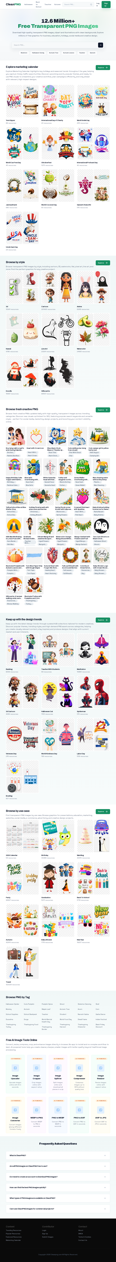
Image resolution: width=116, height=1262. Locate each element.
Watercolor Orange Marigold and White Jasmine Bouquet (63, 538)
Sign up (106, 4)
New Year (80, 940)
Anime (79, 306)
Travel (8, 982)
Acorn (80, 1009)
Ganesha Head (50, 485)
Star (70, 456)
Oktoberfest (46, 162)
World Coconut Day (49, 205)
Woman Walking (12, 604)
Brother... (10, 452)
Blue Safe (29, 485)
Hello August (94, 452)
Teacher (48, 4)
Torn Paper (31, 573)
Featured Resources (14, 1237)
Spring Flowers (62, 515)
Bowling (9, 796)
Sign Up (45, 1234)
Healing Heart (50, 570)
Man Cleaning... (99, 485)
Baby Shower (46, 940)
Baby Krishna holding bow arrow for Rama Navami (101, 509)
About (80, 1230)
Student (63, 1014)
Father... (63, 485)
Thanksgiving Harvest (65, 1025)
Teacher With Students (50, 669)
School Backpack (30, 1014)
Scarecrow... (86, 570)
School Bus (11, 515)
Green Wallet (80, 485)
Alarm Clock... (53, 456)
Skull (97, 1004)
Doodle (9, 391)
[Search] (91, 4)
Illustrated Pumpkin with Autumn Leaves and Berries (15, 568)
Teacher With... (28, 542)
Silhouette (45, 391)
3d (7, 306)
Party (8, 897)
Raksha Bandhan (13, 456)
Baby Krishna (98, 515)
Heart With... (32, 452)
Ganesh (92, 53)
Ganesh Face (49, 482)
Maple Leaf (46, 1009)
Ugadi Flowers (44, 541)
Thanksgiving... (31, 601)
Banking (9, 669)
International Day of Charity (52, 120)
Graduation (45, 897)
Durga (26, 1019)
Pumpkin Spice (47, 1004)
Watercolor (81, 349)
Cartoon (44, 306)
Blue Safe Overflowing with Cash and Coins (31, 479)
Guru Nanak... (12, 541)
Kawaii (8, 349)
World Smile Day (83, 120)
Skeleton (24, 53)
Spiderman (81, 711)
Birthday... (11, 482)
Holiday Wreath (35, 515)
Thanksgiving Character (83, 1025)
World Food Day (66, 1019)
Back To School (83, 897)
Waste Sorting (65, 482)
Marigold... (42, 544)
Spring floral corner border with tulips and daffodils (63, 509)
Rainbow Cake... (13, 485)
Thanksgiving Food (31, 1024)
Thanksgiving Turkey (11, 1025)
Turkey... (29, 604)
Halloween (28, 4)
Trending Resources (13, 1230)
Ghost (62, 1004)
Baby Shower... (100, 570)
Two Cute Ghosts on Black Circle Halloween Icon (101, 538)
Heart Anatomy (50, 573)
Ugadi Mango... (81, 541)
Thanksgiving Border (47, 1028)
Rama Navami (98, 512)
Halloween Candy (38, 53)
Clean (13, 4)
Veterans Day (11, 754)
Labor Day (81, 754)
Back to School (38, 4)
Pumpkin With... (12, 570)
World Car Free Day (13, 162)
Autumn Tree (53, 53)
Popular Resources (13, 1234)
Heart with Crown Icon (35, 448)
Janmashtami (11, 205)
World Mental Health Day (47, 1020)
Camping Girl (94, 456)
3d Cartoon (10, 711)
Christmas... (34, 512)
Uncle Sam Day (12, 247)
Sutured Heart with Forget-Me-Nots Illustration (51, 568)
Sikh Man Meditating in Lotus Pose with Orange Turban (14, 538)
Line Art (44, 349)
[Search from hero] (100, 45)
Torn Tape (30, 570)
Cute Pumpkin (29, 1004)
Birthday (44, 855)
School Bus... (12, 512)
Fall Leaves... (68, 570)
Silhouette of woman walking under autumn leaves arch (14, 598)
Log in (97, 4)
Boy (83, 573)
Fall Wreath (67, 573)
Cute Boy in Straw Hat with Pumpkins (85, 568)
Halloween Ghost (100, 541)
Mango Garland (81, 544)
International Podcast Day (87, 162)
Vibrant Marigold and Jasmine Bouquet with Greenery (45, 538)
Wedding (80, 855)
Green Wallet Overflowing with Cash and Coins (80, 479)
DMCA (80, 1234)
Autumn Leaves (68, 53)
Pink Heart (79, 515)
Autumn (57, 4)
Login (44, 1230)
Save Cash (29, 482)
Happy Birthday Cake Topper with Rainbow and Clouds (14, 479)
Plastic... (97, 482)
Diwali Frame (82, 1019)
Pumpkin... (11, 573)
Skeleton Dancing (84, 1004)
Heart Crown (32, 456)
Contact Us (82, 1240)
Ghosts (96, 544)
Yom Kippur (10, 120)
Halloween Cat (47, 711)
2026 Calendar (11, 855)
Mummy (9, 1009)
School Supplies (12, 1014)
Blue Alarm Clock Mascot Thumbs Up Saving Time (54, 450)
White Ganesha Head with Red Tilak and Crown (49, 479)
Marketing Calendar (13, 1240)
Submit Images (47, 1237)
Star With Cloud (75, 452)
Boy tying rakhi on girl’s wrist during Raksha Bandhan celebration (15, 450)
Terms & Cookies (84, 1237)
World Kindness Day (49, 754)
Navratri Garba (83, 1014)
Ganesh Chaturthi (84, 205)
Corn (97, 1009)
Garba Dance (100, 1014)
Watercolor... (61, 512)
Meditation (81, 669)
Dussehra (9, 1019)
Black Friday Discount (100, 1025)
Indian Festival (101, 1019)
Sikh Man (10, 544)
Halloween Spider (12, 1004)
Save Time (52, 452)
